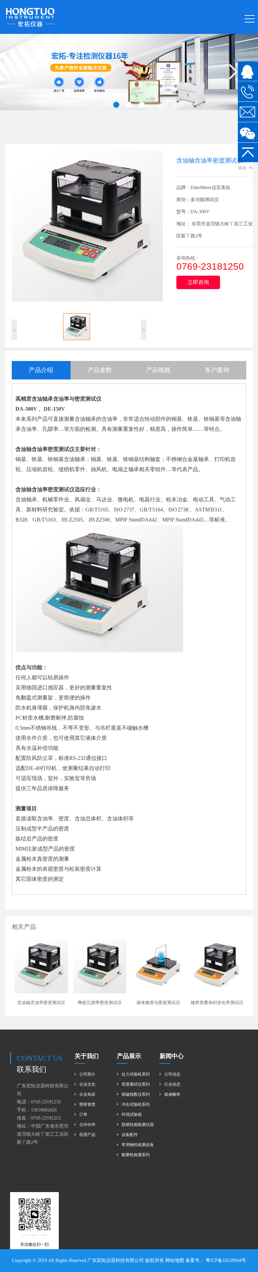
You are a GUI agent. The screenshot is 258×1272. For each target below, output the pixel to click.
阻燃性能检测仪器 (138, 1124)
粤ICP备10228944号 (225, 1260)
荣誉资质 (87, 1104)
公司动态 (172, 1074)
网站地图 (174, 1260)
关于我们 (87, 1056)
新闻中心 (172, 1056)
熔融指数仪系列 (136, 1094)
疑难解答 (172, 1094)
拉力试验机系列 (136, 1074)
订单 (83, 1114)
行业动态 (172, 1084)
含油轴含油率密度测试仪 (41, 1002)
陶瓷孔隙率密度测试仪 (100, 1002)
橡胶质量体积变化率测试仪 (217, 1002)
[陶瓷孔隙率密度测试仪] (100, 966)
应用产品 (87, 1134)
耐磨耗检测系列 (136, 1154)
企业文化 (87, 1084)
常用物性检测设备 (138, 1144)
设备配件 (130, 1134)
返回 (242, 168)
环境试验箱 (132, 1114)
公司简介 (87, 1074)
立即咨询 (198, 282)
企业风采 (87, 1094)
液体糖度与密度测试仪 (158, 1002)
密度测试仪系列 (136, 1084)
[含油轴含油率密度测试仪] (41, 966)
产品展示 (129, 1056)
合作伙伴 (87, 1124)
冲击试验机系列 (136, 1104)
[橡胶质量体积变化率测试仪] (217, 966)
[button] (116, 105)
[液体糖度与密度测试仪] (158, 966)
